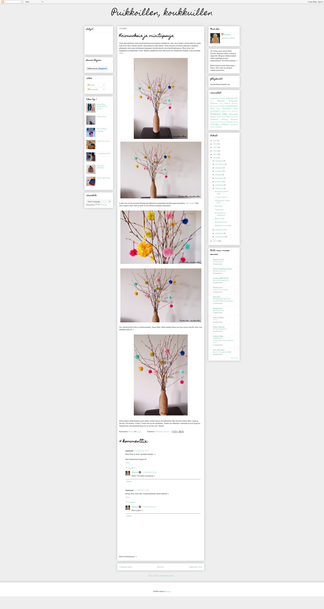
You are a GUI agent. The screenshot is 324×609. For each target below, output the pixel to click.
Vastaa (127, 462)
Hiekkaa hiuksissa (219, 271)
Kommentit (93, 89)
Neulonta (215, 114)
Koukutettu (217, 308)
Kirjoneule (226, 108)
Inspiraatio (217, 106)
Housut (221, 103)
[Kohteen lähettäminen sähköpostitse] (173, 431)
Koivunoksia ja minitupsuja (220, 214)
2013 (215, 241)
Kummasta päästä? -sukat (222, 192)
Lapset (229, 111)
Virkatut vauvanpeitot (220, 289)
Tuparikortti (219, 209)
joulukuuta (219, 161)
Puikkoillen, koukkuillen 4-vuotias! (102, 106)
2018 (215, 144)
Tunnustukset (214, 122)
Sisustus (167, 431)
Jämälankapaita (218, 261)
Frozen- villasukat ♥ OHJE (222, 352)
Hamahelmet (233, 101)
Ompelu (213, 116)
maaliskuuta (219, 229)
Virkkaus (224, 124)
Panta (224, 117)
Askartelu (230, 98)
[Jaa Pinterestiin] (182, 431)
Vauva (235, 122)
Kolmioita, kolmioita (101, 166)
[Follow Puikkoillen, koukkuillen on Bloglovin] (97, 69)
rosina (215, 319)
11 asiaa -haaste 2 (221, 197)
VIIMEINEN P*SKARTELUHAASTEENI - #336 (223, 340)
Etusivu (160, 566)
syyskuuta (219, 171)
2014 (215, 157)
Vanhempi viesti (195, 566)
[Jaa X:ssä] (178, 431)
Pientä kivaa (218, 287)
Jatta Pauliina (218, 317)
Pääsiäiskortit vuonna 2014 (222, 201)
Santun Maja (218, 336)
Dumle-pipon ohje (103, 177)
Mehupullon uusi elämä (223, 225)
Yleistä (219, 126)
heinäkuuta (219, 178)
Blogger (167, 591)
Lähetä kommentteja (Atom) (163, 575)
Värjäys (212, 127)
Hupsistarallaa (218, 259)
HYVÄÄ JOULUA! (220, 329)
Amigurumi (214, 98)
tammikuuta (219, 236)
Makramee (234, 111)
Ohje (224, 114)
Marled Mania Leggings (102, 130)
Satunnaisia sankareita (219, 119)
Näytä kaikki (234, 358)
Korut (236, 108)
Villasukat (214, 124)
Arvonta (222, 98)
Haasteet (221, 100)
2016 (215, 151)
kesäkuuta (219, 181)
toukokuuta (219, 185)
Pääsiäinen (159, 431)
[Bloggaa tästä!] (175, 431)
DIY (236, 98)
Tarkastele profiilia (228, 38)
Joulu (223, 106)
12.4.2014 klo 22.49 (141, 490)
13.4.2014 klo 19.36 (149, 472)
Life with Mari (218, 350)
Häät (212, 106)
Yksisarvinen (101, 116)
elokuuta (218, 174)
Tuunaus (230, 122)
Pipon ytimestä (219, 327)
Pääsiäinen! (219, 206)
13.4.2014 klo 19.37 (149, 507)
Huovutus (235, 103)
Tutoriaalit (222, 122)
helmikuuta (219, 233)
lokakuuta (219, 167)
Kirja (218, 109)
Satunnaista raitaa (103, 141)
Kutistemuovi (215, 111)
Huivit (227, 103)
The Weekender (218, 310)
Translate (103, 205)
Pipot (228, 116)
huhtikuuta (219, 188)
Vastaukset (131, 468)
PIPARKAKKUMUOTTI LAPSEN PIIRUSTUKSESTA (223, 300)
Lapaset (223, 111)
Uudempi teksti (125, 566)
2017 (215, 147)
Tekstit (92, 85)
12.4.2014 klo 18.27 (141, 450)
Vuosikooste (234, 124)
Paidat (219, 116)
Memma (135, 472)
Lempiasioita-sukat (103, 153)
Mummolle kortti (221, 222)
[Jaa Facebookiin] (180, 431)
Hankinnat (214, 103)
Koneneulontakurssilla (221, 280)
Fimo (211, 101)
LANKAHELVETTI (220, 278)
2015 (215, 154)
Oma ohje (233, 114)
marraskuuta (220, 164)
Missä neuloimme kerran (222, 268)
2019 (215, 140)
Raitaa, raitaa (219, 218)
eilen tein (216, 296)
